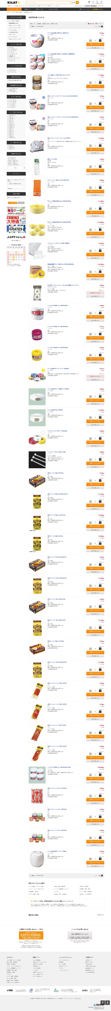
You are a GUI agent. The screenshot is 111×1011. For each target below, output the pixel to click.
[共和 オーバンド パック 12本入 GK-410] (37, 691)
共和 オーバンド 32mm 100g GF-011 (56, 599)
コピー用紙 (16, 5)
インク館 (35, 970)
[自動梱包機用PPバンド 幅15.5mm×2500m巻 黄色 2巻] (37, 272)
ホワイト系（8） (13, 101)
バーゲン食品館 (36, 968)
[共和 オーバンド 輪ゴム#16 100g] (37, 480)
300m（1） (11, 128)
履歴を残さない (101, 914)
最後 (100, 26)
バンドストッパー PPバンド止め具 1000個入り (59, 243)
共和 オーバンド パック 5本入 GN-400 (57, 725)
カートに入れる (96, 44)
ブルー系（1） (12, 107)
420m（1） (11, 130)
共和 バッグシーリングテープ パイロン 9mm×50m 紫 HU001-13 (63, 117)
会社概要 (32, 998)
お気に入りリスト (63, 966)
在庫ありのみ (17, 197)
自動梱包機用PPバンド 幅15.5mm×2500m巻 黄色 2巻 (61, 264)
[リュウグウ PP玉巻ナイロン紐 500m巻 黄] (37, 355)
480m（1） (11, 131)
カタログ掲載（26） (13, 88)
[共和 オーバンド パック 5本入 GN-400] (37, 733)
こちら (33, 947)
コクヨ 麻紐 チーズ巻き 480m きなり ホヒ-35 (58, 75)
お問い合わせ (78, 998)
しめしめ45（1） (13, 70)
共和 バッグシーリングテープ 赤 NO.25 (57, 788)
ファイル (57, 891)
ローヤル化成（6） (13, 49)
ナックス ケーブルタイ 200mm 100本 (57, 452)
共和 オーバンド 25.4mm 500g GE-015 (57, 578)
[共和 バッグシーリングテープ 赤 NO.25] (37, 796)
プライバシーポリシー (69, 998)
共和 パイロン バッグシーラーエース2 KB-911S (59, 138)
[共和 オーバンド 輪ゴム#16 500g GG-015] (37, 501)
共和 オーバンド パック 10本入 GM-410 (57, 704)
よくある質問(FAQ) (89, 972)
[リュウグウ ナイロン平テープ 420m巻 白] (37, 438)
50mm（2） (12, 148)
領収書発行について (90, 970)
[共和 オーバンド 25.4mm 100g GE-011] (37, 564)
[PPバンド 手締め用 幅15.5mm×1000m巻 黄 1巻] (37, 208)
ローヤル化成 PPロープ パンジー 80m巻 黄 (58, 368)
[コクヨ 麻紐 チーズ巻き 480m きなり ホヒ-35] (37, 82)
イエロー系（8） (13, 100)
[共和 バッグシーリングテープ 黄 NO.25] (37, 817)
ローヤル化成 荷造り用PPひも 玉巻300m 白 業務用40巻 (61, 54)
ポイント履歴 (62, 964)
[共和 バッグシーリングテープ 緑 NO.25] (37, 838)
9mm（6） (11, 145)
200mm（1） (12, 124)
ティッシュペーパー (24, 5)
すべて (10, 179)
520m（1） (11, 134)
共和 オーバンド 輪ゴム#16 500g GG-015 (57, 494)
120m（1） (11, 123)
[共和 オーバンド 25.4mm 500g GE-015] (37, 585)
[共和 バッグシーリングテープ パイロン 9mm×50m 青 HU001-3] (37, 103)
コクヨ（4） (12, 52)
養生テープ (40, 5)
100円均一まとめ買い (38, 964)
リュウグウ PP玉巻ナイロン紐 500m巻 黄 (58, 347)
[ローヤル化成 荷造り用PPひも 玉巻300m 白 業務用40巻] (37, 61)
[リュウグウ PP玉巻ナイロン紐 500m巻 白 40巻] (37, 775)
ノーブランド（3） (13, 53)
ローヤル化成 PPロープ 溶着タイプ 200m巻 (58, 389)
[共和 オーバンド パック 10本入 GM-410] (37, 712)
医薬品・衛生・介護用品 (60, 894)
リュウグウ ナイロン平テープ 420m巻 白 (57, 431)
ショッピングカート (64, 970)
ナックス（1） (12, 59)
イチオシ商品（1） (13, 91)
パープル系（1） (13, 105)
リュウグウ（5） (13, 50)
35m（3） (11, 117)
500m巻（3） (12, 118)
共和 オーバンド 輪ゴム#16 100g (55, 473)
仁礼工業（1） (12, 55)
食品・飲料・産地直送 (60, 886)
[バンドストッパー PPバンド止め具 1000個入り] (37, 251)
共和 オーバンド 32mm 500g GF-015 (56, 620)
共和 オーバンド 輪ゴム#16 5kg (55, 536)
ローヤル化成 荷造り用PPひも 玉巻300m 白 (58, 33)
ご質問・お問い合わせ (90, 966)
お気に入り (96, 47)
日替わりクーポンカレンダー (40, 962)
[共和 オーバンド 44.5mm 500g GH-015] (37, 670)
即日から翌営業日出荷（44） (15, 80)
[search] (77, 2)
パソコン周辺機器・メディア (62, 889)
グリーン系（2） (13, 103)
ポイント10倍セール (37, 976)
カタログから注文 (53, 9)
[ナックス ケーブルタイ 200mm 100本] (37, 459)
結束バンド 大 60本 (52, 159)
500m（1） (11, 133)
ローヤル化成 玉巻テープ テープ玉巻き (57, 851)
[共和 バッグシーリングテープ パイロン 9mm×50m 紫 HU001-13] (37, 124)
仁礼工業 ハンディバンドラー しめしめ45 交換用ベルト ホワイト (63, 285)
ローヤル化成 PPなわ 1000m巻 (55, 410)
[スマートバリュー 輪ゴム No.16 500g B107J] (37, 187)
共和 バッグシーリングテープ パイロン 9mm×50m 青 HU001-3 (63, 96)
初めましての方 (89, 962)
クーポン (61, 968)
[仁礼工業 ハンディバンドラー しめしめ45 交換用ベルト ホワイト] (37, 293)
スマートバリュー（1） (14, 58)
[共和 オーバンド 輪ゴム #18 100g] (37, 648)
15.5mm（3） (12, 147)
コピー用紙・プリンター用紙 (36, 886)
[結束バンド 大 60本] (37, 166)
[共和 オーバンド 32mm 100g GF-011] (37, 606)
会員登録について (89, 968)
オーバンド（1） (13, 72)
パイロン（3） (12, 69)
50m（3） (11, 120)
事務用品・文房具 (34, 891)
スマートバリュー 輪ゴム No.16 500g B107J (58, 180)
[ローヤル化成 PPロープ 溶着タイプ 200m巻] (37, 396)
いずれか (16, 179)
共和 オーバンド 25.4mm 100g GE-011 (57, 557)
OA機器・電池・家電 (85, 889)
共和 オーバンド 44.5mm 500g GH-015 (57, 662)
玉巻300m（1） (12, 137)
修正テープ (50, 5)
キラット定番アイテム (38, 974)
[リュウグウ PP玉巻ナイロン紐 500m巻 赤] (37, 334)
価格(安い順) (46, 23)
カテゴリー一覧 (14, 9)
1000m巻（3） (12, 115)
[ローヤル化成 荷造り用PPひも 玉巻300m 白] (37, 40)
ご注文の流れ (88, 964)
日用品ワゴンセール (37, 972)
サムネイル (100, 23)
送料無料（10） (12, 90)
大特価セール (27, 9)
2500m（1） (12, 127)
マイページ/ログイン (64, 960)
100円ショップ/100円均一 (86, 894)
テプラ (45, 5)
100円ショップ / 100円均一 (13, 982)
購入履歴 (61, 962)
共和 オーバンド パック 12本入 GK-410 (57, 683)
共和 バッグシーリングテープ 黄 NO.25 (57, 809)
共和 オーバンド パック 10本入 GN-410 (57, 746)
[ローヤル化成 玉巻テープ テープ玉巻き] (37, 859)
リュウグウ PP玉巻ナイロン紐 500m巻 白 (58, 305)
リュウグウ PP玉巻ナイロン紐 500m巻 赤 (58, 326)
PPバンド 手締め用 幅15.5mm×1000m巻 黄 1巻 (59, 201)
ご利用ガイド (88, 960)
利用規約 (61, 998)
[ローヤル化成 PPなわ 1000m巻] (37, 417)
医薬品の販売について (52, 998)
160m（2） (11, 121)
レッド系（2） (12, 104)
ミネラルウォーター (33, 5)
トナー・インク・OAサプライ (37, 889)
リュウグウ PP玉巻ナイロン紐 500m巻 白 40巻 (59, 767)
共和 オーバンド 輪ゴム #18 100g (56, 641)
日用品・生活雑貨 (84, 886)
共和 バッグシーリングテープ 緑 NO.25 (57, 830)
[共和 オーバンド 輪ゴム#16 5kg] (37, 543)
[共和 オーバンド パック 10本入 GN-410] (37, 754)
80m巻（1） (12, 136)
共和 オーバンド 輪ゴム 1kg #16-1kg (56, 515)
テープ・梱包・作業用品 (86, 891)
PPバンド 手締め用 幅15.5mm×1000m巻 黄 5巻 (59, 222)
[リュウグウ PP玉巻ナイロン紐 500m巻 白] (37, 313)
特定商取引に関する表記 (40, 998)
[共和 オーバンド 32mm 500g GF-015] (37, 627)
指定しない (33, 23)
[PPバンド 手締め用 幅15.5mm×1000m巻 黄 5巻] (37, 230)
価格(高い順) (54, 23)
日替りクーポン (40, 9)
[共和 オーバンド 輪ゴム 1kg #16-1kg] (37, 522)
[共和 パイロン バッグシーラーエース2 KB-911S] (37, 145)
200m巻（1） (12, 126)
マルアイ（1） (12, 60)
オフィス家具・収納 (34, 894)
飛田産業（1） (12, 56)
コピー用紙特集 (36, 960)
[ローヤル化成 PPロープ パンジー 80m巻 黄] (37, 376)
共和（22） (11, 47)
